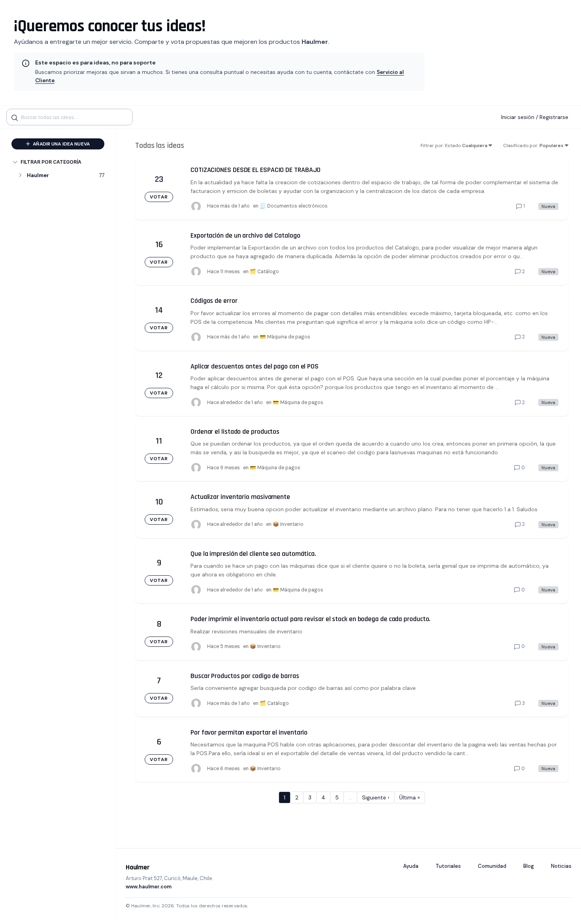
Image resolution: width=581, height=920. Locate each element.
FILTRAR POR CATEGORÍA (51, 162)
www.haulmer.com (149, 886)
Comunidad (492, 866)
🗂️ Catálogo (264, 271)
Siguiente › (375, 797)
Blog (528, 866)
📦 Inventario (288, 524)
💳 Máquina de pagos (285, 337)
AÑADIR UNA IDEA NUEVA (61, 144)
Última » (409, 797)
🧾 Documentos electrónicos (294, 206)
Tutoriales (448, 866)
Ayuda (411, 866)
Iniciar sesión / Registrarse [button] (534, 117)
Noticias (561, 866)
